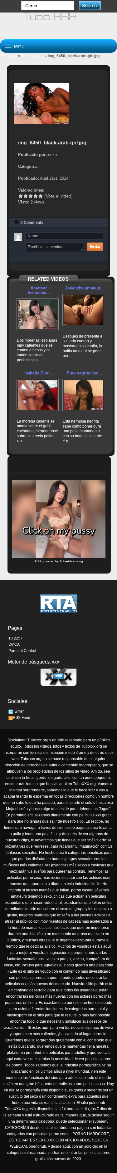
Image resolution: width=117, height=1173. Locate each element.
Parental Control (22, 651)
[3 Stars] (30, 196)
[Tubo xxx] (58, 23)
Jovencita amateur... (84, 288)
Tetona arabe (32, 56)
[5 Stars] (40, 196)
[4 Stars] (35, 196)
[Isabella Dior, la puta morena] (37, 395)
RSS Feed (21, 717)
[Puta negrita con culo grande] (83, 395)
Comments (32, 222)
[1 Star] (20, 196)
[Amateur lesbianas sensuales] (37, 314)
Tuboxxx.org (37, 740)
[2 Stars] (25, 196)
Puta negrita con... (84, 373)
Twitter (18, 711)
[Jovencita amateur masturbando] (83, 310)
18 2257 (15, 638)
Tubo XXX (8, 56)
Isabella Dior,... (38, 373)
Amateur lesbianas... (39, 290)
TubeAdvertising (71, 561)
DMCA (14, 644)
